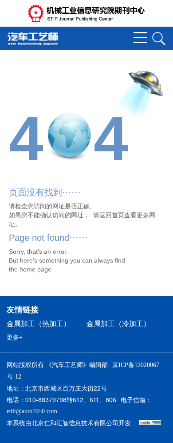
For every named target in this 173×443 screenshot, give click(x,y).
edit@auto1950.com (32, 411)
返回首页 (111, 215)
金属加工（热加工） (39, 323)
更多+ (15, 337)
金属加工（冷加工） (118, 323)
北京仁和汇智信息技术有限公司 (74, 423)
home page (35, 269)
